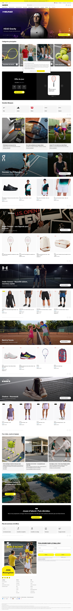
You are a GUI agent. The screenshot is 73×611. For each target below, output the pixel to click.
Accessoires (42, 7)
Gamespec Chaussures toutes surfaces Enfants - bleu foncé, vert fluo (27, 366)
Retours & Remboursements (34, 589)
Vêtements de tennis (11, 7)
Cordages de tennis (36, 7)
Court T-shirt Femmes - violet (6, 422)
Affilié (17, 586)
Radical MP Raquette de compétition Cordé (52, 90)
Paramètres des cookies (4, 586)
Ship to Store (17, 592)
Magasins (32, 586)
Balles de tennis (30, 7)
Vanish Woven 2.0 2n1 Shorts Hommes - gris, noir (26, 309)
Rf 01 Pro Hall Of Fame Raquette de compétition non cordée (27, 255)
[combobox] (41, 5)
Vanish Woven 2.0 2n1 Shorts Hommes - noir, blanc (44, 309)
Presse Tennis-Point (33, 592)
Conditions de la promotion (5, 609)
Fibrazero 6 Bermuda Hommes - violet (59, 422)
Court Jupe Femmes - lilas (40, 422)
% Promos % (53, 7)
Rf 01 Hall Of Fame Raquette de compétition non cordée (10, 254)
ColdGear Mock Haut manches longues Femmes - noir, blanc (10, 310)
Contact (31, 583)
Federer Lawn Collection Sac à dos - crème (43, 254)
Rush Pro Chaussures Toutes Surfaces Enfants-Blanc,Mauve (9, 366)
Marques (46, 7)
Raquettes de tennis (4, 7)
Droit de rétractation (4, 581)
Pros (49, 7)
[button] (68, 68)
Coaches (17, 589)
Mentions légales (33, 68)
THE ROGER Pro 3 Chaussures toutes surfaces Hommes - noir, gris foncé (10, 198)
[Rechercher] (28, 5)
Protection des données (27, 68)
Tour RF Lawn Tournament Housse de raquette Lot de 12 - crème (62, 255)
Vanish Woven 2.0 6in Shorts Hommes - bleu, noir (61, 309)
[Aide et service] (66, 5)
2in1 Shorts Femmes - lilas (23, 422)
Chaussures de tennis (19, 7)
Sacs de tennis (25, 7)
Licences (3, 583)
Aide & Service (18, 581)
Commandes (17, 583)
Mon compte (32, 581)
